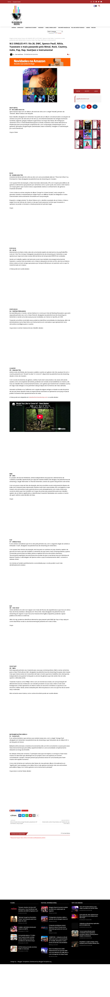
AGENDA (88, 27)
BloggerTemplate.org (45, 961)
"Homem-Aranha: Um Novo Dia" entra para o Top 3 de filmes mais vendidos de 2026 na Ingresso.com (28, 909)
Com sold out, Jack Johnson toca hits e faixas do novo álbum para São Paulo (88, 916)
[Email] (33, 815)
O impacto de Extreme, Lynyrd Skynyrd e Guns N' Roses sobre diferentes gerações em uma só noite (58, 928)
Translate (59, 33)
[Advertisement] (40, 889)
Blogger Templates (23, 961)
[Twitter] (23, 815)
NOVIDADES (40, 27)
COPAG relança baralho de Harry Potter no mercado (27, 948)
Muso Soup (21, 38)
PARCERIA (93, 27)
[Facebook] (19, 815)
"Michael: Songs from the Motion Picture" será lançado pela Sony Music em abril (27, 919)
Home (9, 1)
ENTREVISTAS (20, 27)
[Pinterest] (30, 815)
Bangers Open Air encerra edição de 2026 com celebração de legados (58, 909)
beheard (18, 810)
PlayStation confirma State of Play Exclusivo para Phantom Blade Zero (89, 942)
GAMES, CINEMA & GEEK (51, 27)
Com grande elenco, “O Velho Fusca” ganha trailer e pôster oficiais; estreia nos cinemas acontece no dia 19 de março (26, 938)
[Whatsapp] (26, 815)
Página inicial (13, 38)
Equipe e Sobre (16, 1)
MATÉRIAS (14, 27)
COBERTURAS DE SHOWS (30, 27)
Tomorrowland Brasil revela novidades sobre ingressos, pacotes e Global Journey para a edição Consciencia (88, 933)
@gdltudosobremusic (82, 99)
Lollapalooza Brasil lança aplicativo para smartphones (89, 924)
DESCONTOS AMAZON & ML (64, 27)
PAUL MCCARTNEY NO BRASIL (77, 27)
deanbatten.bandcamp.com (38, 397)
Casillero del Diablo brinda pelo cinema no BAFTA (27, 928)
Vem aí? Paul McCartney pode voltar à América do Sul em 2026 (88, 907)
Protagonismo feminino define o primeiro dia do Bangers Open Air (58, 918)
